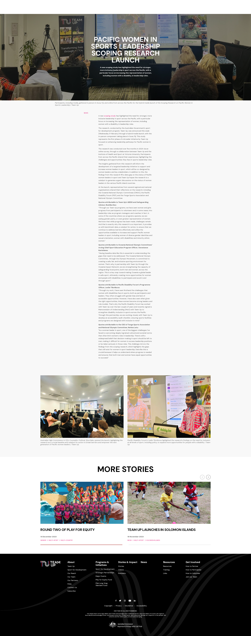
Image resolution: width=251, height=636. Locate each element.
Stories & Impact (127, 562)
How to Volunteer (193, 573)
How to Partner (192, 566)
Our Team (71, 577)
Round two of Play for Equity (67, 529)
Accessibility (141, 606)
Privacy (119, 606)
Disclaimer (129, 606)
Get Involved (193, 562)
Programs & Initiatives (102, 564)
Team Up (71, 566)
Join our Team (191, 577)
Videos (121, 570)
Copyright (108, 606)
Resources (169, 562)
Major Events (101, 576)
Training (166, 570)
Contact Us (72, 587)
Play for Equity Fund (104, 580)
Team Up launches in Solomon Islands (161, 529)
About (71, 562)
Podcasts (122, 573)
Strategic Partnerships (105, 572)
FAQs (69, 584)
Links (165, 573)
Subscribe (71, 591)
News (144, 562)
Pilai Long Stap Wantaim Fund (102, 584)
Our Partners (72, 580)
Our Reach (71, 573)
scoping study (110, 116)
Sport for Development (76, 570)
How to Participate (193, 570)
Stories (121, 566)
